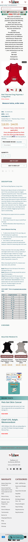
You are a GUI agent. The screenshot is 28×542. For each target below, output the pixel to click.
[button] (14, 12)
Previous (1, 354)
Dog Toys (17, 496)
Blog (2, 520)
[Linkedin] (20, 469)
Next (26, 354)
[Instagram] (17, 469)
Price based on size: (12, 142)
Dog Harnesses (19, 512)
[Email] (2, 171)
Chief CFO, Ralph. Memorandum (9, 420)
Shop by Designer (20, 504)
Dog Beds (17, 493)
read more (4, 413)
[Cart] (25, 2)
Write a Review (5, 99)
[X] (9, 171)
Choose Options (7, 356)
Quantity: (4, 152)
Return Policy (5, 496)
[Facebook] (14, 469)
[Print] (6, 171)
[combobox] (14, 8)
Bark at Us (4, 515)
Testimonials (4, 512)
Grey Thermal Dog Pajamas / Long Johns (21, 361)
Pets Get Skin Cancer (11, 402)
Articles (3, 506)
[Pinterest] (12, 171)
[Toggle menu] (2, 2)
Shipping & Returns (6, 518)
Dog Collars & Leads (20, 491)
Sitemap (3, 523)
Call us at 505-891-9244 (14, 465)
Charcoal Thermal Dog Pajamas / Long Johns (7, 361)
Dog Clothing (19, 506)
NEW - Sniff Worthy (20, 483)
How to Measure (5, 509)
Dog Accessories (19, 509)
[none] (14, 74)
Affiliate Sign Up (5, 499)
